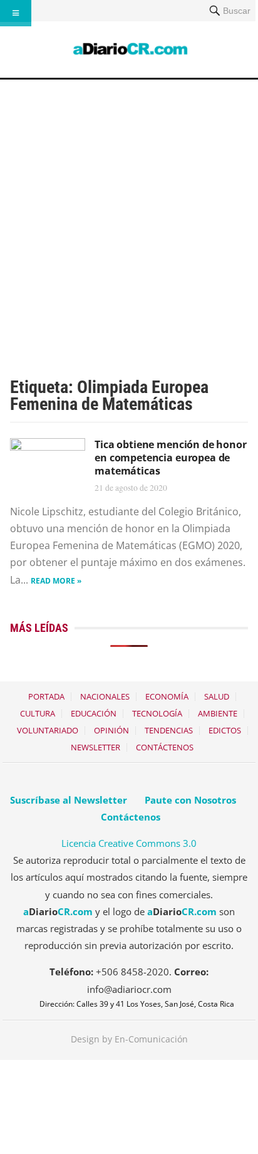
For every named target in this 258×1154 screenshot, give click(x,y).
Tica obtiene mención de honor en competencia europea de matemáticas (170, 458)
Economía (166, 696)
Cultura (37, 713)
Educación (93, 713)
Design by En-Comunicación (129, 1039)
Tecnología (157, 713)
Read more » (56, 580)
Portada (46, 696)
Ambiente (217, 713)
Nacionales (105, 696)
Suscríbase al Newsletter (68, 800)
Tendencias (169, 730)
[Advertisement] (129, 215)
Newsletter (95, 747)
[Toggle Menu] (15, 13)
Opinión (111, 730)
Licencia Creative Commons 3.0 (129, 843)
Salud (216, 696)
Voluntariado (47, 730)
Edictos (225, 730)
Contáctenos (165, 747)
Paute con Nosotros (190, 800)
